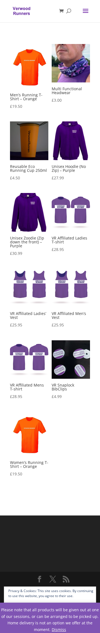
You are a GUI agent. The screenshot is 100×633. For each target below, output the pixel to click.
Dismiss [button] (59, 629)
